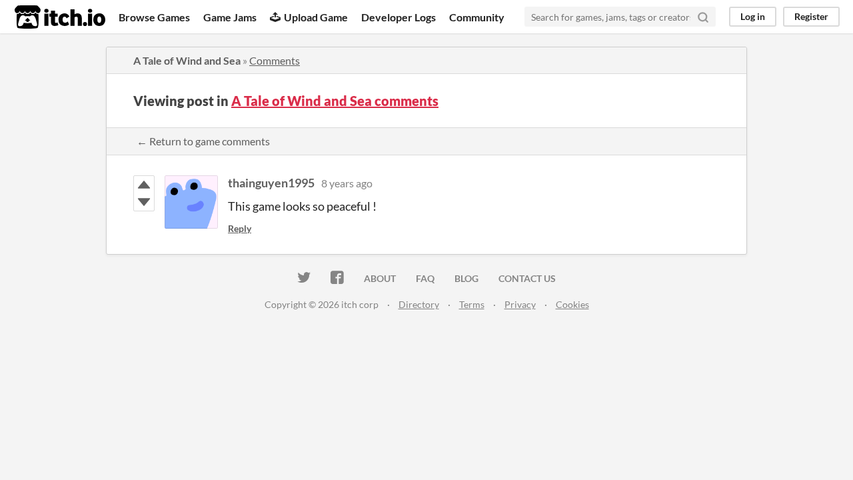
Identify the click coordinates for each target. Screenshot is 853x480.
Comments (274, 60)
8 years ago (347, 183)
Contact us (527, 278)
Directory (419, 304)
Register (811, 16)
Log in (752, 16)
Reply (239, 228)
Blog (466, 278)
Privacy (520, 304)
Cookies (572, 304)
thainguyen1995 (271, 182)
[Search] (703, 17)
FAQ (425, 278)
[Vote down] (144, 202)
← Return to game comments (203, 141)
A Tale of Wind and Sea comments (334, 101)
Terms (471, 304)
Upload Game (316, 17)
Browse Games (154, 17)
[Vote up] (144, 184)
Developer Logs (398, 17)
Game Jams (230, 17)
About (380, 278)
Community (476, 17)
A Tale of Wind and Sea (187, 60)
